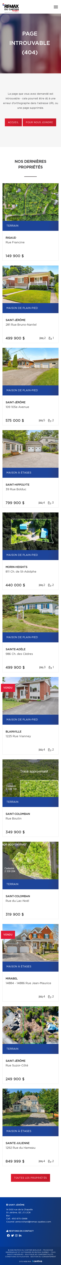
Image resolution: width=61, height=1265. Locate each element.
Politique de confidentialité (39, 1254)
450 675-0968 (19, 1219)
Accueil (13, 122)
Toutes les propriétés (30, 1178)
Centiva (37, 1261)
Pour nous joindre (39, 122)
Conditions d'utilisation (17, 1256)
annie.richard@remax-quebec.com (33, 1222)
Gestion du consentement (43, 1256)
